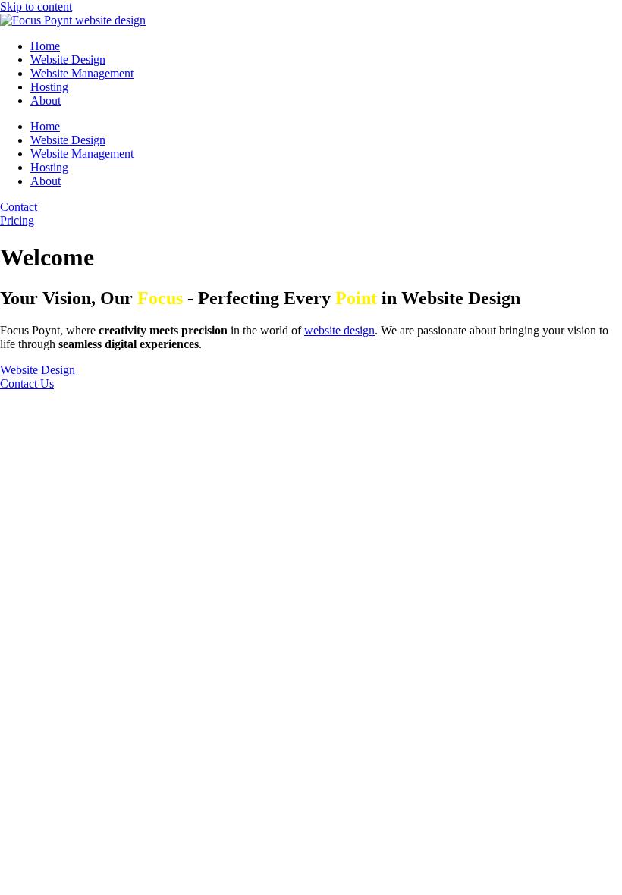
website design (339, 330)
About (45, 100)
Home (45, 45)
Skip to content (36, 6)
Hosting (49, 86)
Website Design (67, 59)
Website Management (82, 73)
